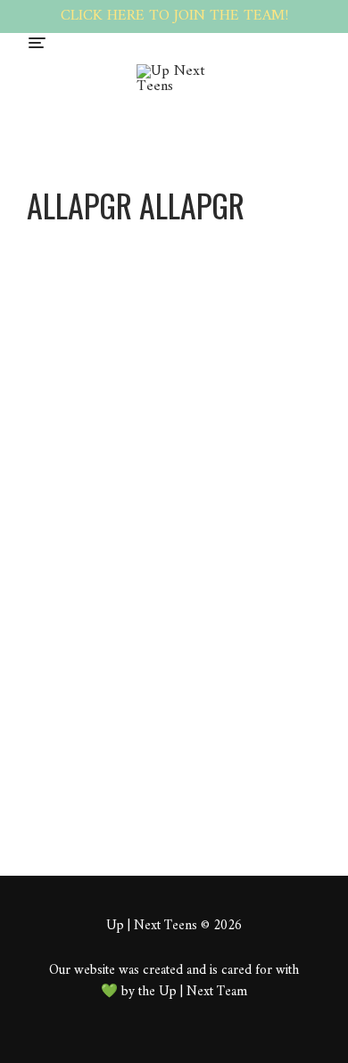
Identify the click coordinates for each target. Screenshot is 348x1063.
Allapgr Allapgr (256, 476)
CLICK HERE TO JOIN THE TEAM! (174, 16)
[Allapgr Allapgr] (138, 240)
